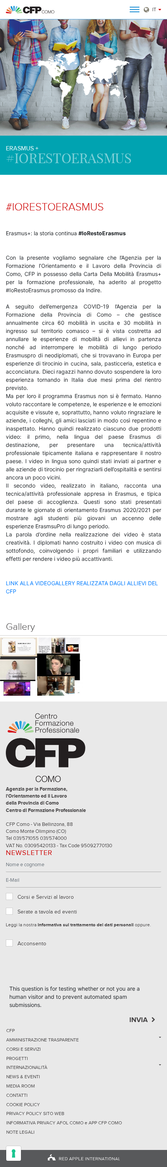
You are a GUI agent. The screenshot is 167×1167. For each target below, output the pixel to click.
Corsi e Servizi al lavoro (45, 897)
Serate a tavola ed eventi (47, 912)
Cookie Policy (23, 1105)
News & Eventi (23, 1077)
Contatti (17, 1095)
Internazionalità (26, 1067)
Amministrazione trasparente (42, 1040)
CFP (10, 1031)
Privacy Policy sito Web (35, 1114)
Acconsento (31, 943)
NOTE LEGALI (20, 1132)
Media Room (20, 1086)
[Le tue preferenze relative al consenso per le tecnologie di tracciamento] (13, 1153)
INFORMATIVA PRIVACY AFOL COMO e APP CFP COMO (64, 1123)
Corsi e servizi (23, 1049)
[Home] (30, 10)
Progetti (17, 1059)
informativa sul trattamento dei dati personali (86, 925)
